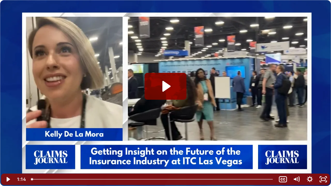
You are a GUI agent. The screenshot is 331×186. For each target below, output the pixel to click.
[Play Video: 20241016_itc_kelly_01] (166, 86)
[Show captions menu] (283, 179)
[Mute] (296, 179)
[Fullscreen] (323, 179)
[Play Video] (7, 179)
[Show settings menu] (310, 179)
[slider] (152, 179)
